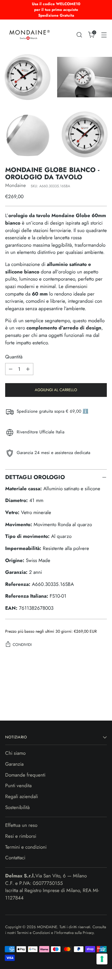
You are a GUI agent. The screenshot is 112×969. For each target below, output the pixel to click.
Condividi (22, 644)
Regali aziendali (21, 796)
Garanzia (14, 763)
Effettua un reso (21, 825)
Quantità (13, 356)
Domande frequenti (25, 774)
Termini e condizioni (26, 846)
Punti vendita (18, 785)
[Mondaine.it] (29, 34)
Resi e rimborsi (20, 836)
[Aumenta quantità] (28, 369)
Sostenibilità (17, 807)
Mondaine (15, 185)
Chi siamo (15, 753)
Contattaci (15, 857)
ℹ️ (85, 411)
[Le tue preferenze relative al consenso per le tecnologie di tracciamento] (101, 958)
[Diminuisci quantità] (10, 369)
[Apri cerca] (79, 34)
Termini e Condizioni (34, 932)
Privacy (88, 932)
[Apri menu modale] (104, 34)
